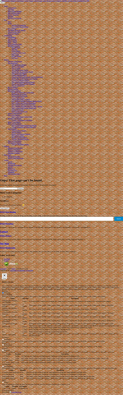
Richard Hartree (16, 56)
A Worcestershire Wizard (19, 75)
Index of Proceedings (14, 13)
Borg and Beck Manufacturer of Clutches (24, 125)
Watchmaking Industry (14, 143)
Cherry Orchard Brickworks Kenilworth (24, 108)
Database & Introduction (15, 148)
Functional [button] (5, 337)
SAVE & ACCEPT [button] (8, 390)
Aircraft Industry (13, 63)
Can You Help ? (12, 39)
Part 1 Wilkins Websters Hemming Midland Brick (27, 101)
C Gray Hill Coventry (18, 98)
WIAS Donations (6, 224)
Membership (11, 163)
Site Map (10, 16)
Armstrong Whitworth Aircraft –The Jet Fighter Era (27, 77)
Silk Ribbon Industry (18, 136)
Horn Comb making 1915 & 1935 (22, 117)
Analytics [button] (5, 348)
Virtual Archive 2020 (14, 32)
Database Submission (14, 150)
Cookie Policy (12, 8)
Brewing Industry (13, 89)
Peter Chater (15, 54)
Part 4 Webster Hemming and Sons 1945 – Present (27, 106)
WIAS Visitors (5, 236)
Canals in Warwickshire (15, 113)
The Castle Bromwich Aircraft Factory (23, 82)
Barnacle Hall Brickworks (19, 96)
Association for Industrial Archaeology (21, 270)
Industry (6, 60)
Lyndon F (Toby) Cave (19, 53)
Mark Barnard (16, 47)
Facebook (7, 259)
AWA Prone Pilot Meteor (19, 73)
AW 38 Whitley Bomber (19, 65)
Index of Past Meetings (15, 11)
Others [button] (4, 380)
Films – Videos (12, 42)
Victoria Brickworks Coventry (21, 99)
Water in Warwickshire (15, 141)
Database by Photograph (15, 151)
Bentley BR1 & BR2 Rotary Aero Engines (24, 79)
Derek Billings (16, 51)
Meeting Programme (14, 156)
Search (119, 219)
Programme (7, 155)
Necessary (7, 293)
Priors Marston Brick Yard (19, 111)
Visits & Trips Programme (15, 158)
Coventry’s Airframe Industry (20, 80)
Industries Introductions (15, 61)
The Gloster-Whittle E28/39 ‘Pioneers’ (23, 84)
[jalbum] (11, 265)
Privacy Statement (13, 15)
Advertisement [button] (6, 364)
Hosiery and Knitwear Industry (21, 134)
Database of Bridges (14, 153)
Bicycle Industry (13, 87)
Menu (5, 175)
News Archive (12, 28)
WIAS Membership (7, 248)
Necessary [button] (5, 291)
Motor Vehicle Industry (15, 124)
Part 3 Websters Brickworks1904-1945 (23, 105)
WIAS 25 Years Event (14, 18)
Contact (6, 160)
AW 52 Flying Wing (18, 66)
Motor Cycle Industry (14, 122)
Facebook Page (12, 170)
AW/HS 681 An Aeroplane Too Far (22, 72)
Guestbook (11, 172)
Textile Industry (12, 129)
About (6, 6)
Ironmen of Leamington (19, 25)
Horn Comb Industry (14, 115)
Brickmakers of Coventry (19, 94)
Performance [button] (6, 343)
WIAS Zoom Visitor (14, 174)
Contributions (8, 35)
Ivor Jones (15, 58)
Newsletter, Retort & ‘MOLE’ (17, 30)
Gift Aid (10, 167)
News (5, 20)
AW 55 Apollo (16, 68)
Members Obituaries (14, 46)
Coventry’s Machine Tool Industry (22, 120)
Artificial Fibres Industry (19, 130)
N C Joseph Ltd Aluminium (20, 27)
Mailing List (11, 169)
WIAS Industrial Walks (15, 44)
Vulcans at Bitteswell (18, 85)
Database (6, 146)
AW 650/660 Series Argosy (20, 70)
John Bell (14, 49)
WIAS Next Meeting (8, 212)
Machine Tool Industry (15, 118)
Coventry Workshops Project (20, 139)
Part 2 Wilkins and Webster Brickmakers (24, 103)
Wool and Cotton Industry (19, 137)
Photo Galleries (12, 41)
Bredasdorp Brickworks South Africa (23, 92)
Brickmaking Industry (14, 91)
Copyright (11, 9)
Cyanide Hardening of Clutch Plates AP (24, 127)
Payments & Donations (15, 165)
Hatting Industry (16, 132)
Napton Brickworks (18, 110)
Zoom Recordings (13, 34)
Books (10, 23)
